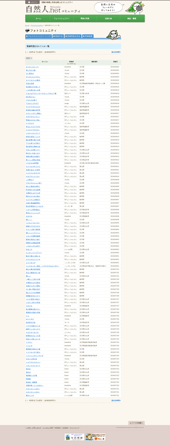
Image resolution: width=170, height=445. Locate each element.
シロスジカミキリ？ (33, 133)
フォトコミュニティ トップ (39, 36)
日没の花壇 (30, 83)
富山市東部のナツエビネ (34, 206)
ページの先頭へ (137, 423)
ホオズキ (29, 216)
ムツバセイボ (30, 263)
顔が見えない (30, 97)
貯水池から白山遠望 (33, 190)
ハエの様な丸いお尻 (33, 90)
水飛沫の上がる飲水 (33, 283)
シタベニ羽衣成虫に (33, 210)
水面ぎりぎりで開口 (33, 286)
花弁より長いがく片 (33, 339)
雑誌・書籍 (131, 18)
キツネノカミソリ (32, 67)
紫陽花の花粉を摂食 (33, 312)
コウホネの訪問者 (32, 163)
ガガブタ (29, 306)
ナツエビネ (30, 123)
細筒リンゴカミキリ (33, 329)
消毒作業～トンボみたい (34, 385)
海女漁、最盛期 (31, 382)
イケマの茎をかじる (33, 326)
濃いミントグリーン (33, 233)
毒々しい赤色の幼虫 (33, 160)
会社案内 (65, 428)
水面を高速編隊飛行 (33, 203)
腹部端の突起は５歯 (33, 349)
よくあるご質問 (48, 428)
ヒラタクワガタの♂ (33, 130)
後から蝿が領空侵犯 (33, 269)
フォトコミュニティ (62, 18)
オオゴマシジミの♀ (33, 176)
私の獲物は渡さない (33, 309)
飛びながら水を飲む (33, 196)
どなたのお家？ (31, 100)
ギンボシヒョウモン (33, 77)
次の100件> (116, 52)
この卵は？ (30, 180)
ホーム (38, 18)
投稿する (59, 36)
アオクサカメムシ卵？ (34, 183)
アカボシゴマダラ (32, 103)
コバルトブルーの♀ (33, 223)
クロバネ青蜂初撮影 (33, 236)
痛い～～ (29, 220)
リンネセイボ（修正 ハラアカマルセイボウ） (42, 266)
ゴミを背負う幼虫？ (33, 299)
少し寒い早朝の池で (33, 289)
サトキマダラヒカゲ (33, 107)
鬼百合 (28, 369)
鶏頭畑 (28, 379)
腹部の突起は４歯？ (33, 239)
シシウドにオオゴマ (33, 173)
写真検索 (88, 36)
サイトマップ (74, 428)
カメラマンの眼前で (33, 200)
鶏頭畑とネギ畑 (31, 375)
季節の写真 (85, 18)
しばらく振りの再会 (33, 302)
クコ (27, 316)
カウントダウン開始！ (34, 113)
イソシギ (29, 346)
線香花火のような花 (33, 336)
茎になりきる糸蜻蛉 (33, 293)
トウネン (29, 342)
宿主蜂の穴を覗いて (33, 87)
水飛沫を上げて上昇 (33, 193)
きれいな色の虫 (31, 359)
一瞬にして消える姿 (33, 279)
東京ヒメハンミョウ (33, 213)
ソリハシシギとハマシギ (34, 356)
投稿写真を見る (73, 36)
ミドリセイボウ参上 (33, 352)
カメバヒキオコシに (33, 166)
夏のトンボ (30, 395)
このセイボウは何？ (33, 246)
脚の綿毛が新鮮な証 (33, 146)
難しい (28, 276)
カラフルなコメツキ (33, 259)
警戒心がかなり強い (33, 120)
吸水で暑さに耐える (33, 256)
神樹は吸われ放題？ (33, 156)
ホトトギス (30, 319)
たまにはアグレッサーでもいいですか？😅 (41, 93)
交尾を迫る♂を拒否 (33, 170)
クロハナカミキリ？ (33, 366)
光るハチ (29, 249)
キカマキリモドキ (32, 332)
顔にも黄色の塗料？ (33, 186)
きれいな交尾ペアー (33, 150)
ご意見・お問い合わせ (33, 428)
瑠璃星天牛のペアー (33, 296)
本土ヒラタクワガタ (33, 127)
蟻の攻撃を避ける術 (33, 140)
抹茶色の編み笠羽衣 (33, 110)
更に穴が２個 (30, 70)
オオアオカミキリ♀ (33, 117)
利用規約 (58, 428)
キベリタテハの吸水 (33, 80)
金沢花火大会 (30, 322)
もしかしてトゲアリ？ (34, 253)
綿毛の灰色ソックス (33, 137)
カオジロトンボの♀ (33, 389)
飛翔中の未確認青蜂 (33, 243)
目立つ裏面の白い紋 (33, 273)
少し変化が (30, 73)
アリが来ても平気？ (33, 143)
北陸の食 (108, 18)
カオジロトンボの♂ (33, 392)
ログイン (34, 2)
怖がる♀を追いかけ (33, 153)
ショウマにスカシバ (33, 362)
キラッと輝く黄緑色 (33, 229)
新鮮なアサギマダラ (33, 226)
